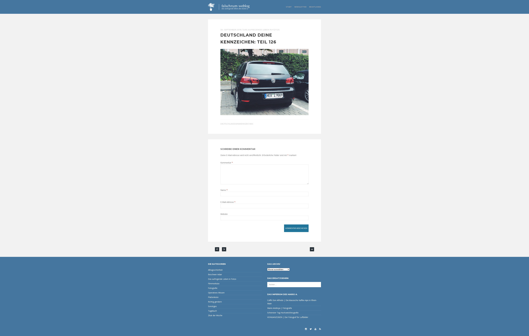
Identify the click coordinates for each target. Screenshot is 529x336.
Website (224, 214)
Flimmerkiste (213, 283)
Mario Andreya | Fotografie (279, 308)
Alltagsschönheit (215, 270)
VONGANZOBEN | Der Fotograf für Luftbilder (287, 317)
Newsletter (300, 7)
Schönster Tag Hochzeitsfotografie (283, 312)
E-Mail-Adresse (227, 202)
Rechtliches (315, 7)
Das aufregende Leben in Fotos (261, 30)
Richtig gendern (215, 301)
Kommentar (226, 162)
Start (289, 7)
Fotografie (212, 288)
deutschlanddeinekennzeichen (236, 124)
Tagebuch (212, 311)
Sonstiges (212, 306)
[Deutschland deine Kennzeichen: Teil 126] (264, 82)
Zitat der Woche (215, 315)
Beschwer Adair (215, 274)
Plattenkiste (213, 297)
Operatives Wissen (216, 292)
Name (224, 190)
